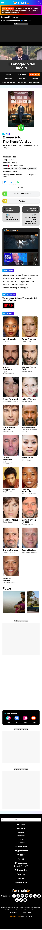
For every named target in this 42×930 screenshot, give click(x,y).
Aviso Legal (18, 907)
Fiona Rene (27, 457)
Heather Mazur (10, 519)
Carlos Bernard (10, 550)
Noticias (22, 74)
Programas (21, 863)
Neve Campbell (10, 399)
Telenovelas (21, 870)
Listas (21, 839)
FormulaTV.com (15, 916)
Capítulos (26, 20)
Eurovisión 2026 (21, 866)
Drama (14, 168)
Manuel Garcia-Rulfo (29, 368)
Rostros (21, 874)
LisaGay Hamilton (26, 490)
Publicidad (13, 912)
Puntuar (22, 201)
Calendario (21, 835)
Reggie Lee (9, 489)
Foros (21, 878)
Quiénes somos (7, 907)
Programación (21, 850)
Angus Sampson (7, 368)
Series (15, 17)
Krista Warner (29, 399)
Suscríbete (21, 882)
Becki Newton (29, 339)
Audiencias (21, 846)
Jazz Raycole (9, 339)
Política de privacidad (32, 907)
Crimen (23, 168)
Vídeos (34, 78)
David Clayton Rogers (29, 520)
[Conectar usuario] (39, 2)
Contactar (22, 912)
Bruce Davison (29, 550)
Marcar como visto (22, 193)
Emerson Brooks (7, 579)
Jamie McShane (7, 458)
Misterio (32, 168)
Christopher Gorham (9, 428)
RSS (29, 912)
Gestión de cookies (28, 910)
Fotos (22, 78)
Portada (21, 824)
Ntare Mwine (28, 427)
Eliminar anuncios (22, 24)
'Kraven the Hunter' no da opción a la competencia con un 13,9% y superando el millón (20, 10)
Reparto (8, 78)
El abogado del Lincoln (10, 20)
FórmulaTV (5, 17)
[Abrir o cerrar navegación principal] (2, 2)
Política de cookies (12, 910)
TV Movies (21, 842)
